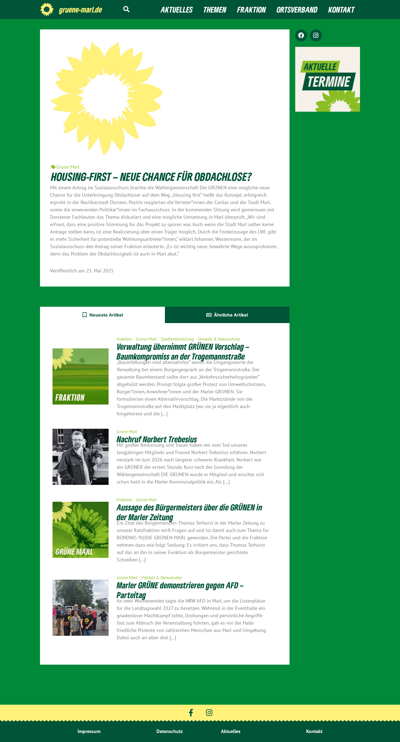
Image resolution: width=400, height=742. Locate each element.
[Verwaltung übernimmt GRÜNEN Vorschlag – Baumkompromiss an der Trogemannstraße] (81, 376)
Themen (215, 9)
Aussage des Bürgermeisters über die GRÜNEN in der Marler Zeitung (189, 512)
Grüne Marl (67, 167)
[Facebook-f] (191, 712)
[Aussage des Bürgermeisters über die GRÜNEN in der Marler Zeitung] (81, 529)
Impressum (89, 731)
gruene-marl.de (80, 9)
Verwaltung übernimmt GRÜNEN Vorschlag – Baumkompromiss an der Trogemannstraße (183, 351)
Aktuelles (177, 9)
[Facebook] (301, 35)
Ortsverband (297, 9)
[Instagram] (316, 35)
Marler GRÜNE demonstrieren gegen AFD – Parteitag (180, 590)
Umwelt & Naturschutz (219, 339)
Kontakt (341, 9)
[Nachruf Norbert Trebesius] (81, 456)
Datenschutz (169, 731)
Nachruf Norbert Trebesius (157, 439)
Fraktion (251, 9)
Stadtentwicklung (177, 339)
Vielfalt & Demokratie (161, 577)
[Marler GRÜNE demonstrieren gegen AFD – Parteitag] (81, 607)
